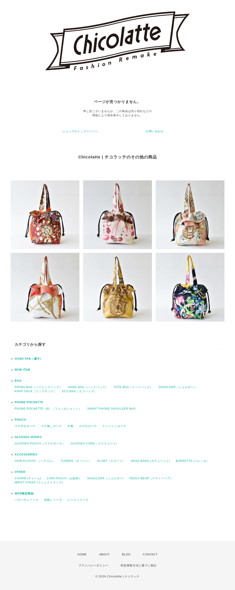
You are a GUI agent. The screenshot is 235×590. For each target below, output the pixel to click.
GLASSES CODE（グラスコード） (95, 443)
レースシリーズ (77, 500)
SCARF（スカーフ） (111, 461)
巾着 (70, 426)
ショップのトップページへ (80, 131)
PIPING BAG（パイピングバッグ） (38, 387)
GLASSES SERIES (28, 437)
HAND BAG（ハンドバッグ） (88, 387)
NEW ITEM (22, 369)
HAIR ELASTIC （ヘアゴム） (35, 461)
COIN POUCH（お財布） (64, 478)
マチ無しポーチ (51, 426)
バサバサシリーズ (27, 500)
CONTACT (150, 554)
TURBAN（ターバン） (76, 461)
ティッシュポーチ (114, 426)
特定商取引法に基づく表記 (139, 565)
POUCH (20, 419)
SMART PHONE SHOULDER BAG (111, 408)
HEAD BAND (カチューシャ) (150, 461)
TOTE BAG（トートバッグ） (133, 387)
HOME (82, 554)
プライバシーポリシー (93, 565)
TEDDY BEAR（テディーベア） (151, 478)
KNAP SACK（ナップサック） (35, 391)
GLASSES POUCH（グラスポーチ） (40, 443)
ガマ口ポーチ (88, 426)
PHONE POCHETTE (29, 402)
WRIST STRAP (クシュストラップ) (39, 482)
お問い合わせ (155, 131)
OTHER (20, 472)
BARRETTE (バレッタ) (191, 461)
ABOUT (104, 554)
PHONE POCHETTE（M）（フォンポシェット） (48, 408)
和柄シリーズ (53, 500)
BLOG (126, 554)
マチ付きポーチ (25, 426)
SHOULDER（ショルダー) (105, 478)
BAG (18, 380)
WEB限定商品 (24, 493)
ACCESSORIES (26, 454)
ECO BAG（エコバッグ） (79, 391)
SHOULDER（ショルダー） (177, 387)
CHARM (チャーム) (28, 478)
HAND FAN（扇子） (29, 358)
